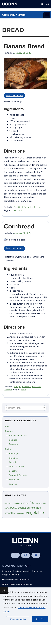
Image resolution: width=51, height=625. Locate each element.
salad (37, 507)
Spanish (13, 484)
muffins (7, 508)
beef (6, 503)
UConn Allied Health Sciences (17, 584)
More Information (18, 619)
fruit (20, 210)
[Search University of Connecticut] (42, 4)
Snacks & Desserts (18, 475)
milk (38, 503)
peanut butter (26, 507)
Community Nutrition (14, 14)
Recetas (8, 431)
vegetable (35, 512)
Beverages (14, 453)
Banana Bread (24, 46)
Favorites (28, 207)
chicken (17, 503)
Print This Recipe (14, 95)
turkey (18, 513)
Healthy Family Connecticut (16, 579)
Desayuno (14, 444)
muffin (43, 503)
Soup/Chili (14, 479)
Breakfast (18, 207)
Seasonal (26, 386)
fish (27, 503)
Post (7, 426)
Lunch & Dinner (16, 466)
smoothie (10, 513)
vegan (23, 513)
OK (38, 619)
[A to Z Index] (47, 4)
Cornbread (19, 226)
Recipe (37, 207)
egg (23, 503)
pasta (13, 507)
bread (14, 210)
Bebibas (13, 440)
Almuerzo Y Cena (17, 435)
